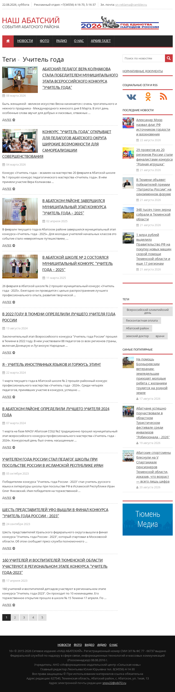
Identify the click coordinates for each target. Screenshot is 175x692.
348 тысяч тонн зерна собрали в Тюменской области (153, 214)
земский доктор (137, 336)
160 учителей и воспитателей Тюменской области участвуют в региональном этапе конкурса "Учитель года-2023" (55, 566)
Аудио (101, 645)
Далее (6, 120)
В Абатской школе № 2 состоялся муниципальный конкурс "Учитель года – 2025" (77, 264)
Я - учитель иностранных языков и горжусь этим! (51, 365)
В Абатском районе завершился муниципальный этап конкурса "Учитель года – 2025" (74, 207)
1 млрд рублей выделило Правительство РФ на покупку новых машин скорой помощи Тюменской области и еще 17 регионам (153, 249)
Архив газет (101, 41)
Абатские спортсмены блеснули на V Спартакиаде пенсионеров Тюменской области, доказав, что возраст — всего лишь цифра (153, 466)
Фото (44, 41)
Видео (89, 645)
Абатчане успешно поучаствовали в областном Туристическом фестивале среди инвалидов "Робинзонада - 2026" (153, 422)
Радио (61, 41)
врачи (160, 336)
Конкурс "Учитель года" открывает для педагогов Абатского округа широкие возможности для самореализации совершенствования (56, 144)
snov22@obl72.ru (114, 683)
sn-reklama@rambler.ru (131, 5)
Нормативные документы (143, 71)
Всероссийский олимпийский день (148, 311)
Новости (25, 41)
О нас (79, 41)
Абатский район (137, 328)
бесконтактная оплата (142, 320)
